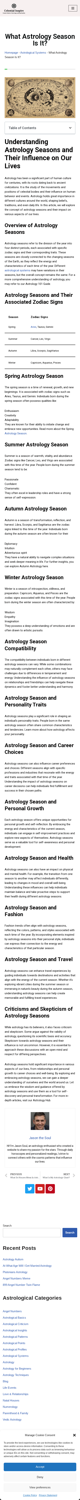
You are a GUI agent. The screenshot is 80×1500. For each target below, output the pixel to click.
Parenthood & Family (15, 1413)
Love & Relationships (15, 1394)
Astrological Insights (15, 1330)
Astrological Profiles (15, 1349)
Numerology (10, 1406)
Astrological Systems (33, 52)
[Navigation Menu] (72, 8)
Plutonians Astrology (15, 1272)
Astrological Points (14, 1343)
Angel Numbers (12, 1311)
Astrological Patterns (15, 1336)
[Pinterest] (50, 1188)
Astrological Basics (14, 1317)
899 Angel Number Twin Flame (21, 1284)
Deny (40, 1477)
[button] (74, 1435)
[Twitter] (29, 1188)
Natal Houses (11, 1400)
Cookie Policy (30, 1495)
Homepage (11, 52)
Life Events (9, 1387)
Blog (5, 1381)
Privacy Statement (48, 1495)
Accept (40, 1466)
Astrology (8, 1362)
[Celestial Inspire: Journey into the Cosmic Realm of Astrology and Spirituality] (14, 8)
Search (7, 1225)
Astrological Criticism (15, 1324)
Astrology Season (16, 433)
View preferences (40, 1487)
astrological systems (17, 270)
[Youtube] (40, 1188)
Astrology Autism (13, 1259)
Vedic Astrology (12, 1419)
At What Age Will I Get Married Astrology (27, 1265)
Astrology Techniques (16, 1375)
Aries (33, 326)
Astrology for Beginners (17, 1368)
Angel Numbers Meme (16, 1278)
